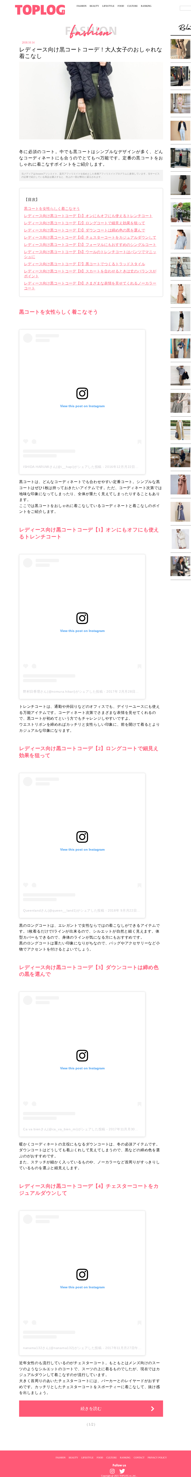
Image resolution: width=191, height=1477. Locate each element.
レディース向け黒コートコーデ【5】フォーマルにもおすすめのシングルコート (90, 245)
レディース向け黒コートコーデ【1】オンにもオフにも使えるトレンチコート (88, 216)
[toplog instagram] (112, 1471)
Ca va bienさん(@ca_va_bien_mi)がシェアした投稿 (64, 1129)
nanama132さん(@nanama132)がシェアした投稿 (62, 1348)
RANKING (146, 6)
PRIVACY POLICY (157, 1457)
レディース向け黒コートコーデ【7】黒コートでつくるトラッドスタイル (84, 264)
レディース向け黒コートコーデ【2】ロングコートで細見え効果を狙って (84, 223)
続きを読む (91, 1408)
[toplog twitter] (122, 1471)
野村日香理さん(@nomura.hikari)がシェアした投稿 (63, 691)
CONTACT (139, 1457)
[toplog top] (40, 10)
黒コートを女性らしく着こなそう (52, 209)
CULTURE (132, 6)
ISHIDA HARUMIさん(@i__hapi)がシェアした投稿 (62, 467)
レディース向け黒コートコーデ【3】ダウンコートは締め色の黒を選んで (84, 230)
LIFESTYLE (108, 6)
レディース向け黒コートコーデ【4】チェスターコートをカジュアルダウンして (90, 237)
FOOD (121, 6)
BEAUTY (94, 6)
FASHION (81, 6)
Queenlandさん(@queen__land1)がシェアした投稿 (63, 910)
